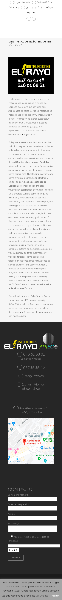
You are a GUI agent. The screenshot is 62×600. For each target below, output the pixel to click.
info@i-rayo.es (29, 134)
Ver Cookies (42, 595)
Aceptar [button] (55, 596)
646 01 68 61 (33, 354)
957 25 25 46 (32, 7)
